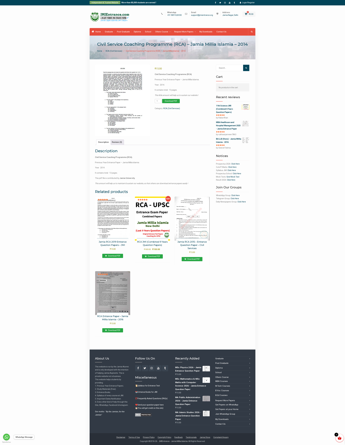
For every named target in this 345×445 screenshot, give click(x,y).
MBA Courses (221, 381)
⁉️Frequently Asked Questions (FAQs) (151, 398)
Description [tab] (103, 142)
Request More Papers (183, 31)
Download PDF (171, 101)
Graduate (109, 31)
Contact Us (221, 31)
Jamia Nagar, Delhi (230, 15)
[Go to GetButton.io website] (6, 442)
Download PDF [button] (114, 256)
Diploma (137, 31)
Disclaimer (120, 437)
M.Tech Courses (222, 386)
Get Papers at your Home (227, 409)
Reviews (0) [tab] (117, 142)
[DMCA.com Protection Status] (143, 415)
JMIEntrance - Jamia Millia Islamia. (173, 441)
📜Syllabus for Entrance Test (147, 386)
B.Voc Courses (222, 390)
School (148, 31)
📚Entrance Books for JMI (146, 392)
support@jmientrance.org (202, 15)
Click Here (235, 164)
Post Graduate (123, 31)
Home (98, 31)
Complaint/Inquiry (221, 437)
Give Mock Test (233, 177)
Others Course (161, 31)
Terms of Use (134, 437)
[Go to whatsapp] (6, 437)
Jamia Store (205, 437)
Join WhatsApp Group (225, 414)
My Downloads (205, 31)
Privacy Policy (149, 437)
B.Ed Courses (221, 395)
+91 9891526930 (174, 15)
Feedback (178, 437)
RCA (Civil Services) (114, 51)
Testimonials (191, 437)
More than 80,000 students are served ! (138, 2)
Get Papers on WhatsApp (226, 404)
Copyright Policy (164, 437)
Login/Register (248, 2)
